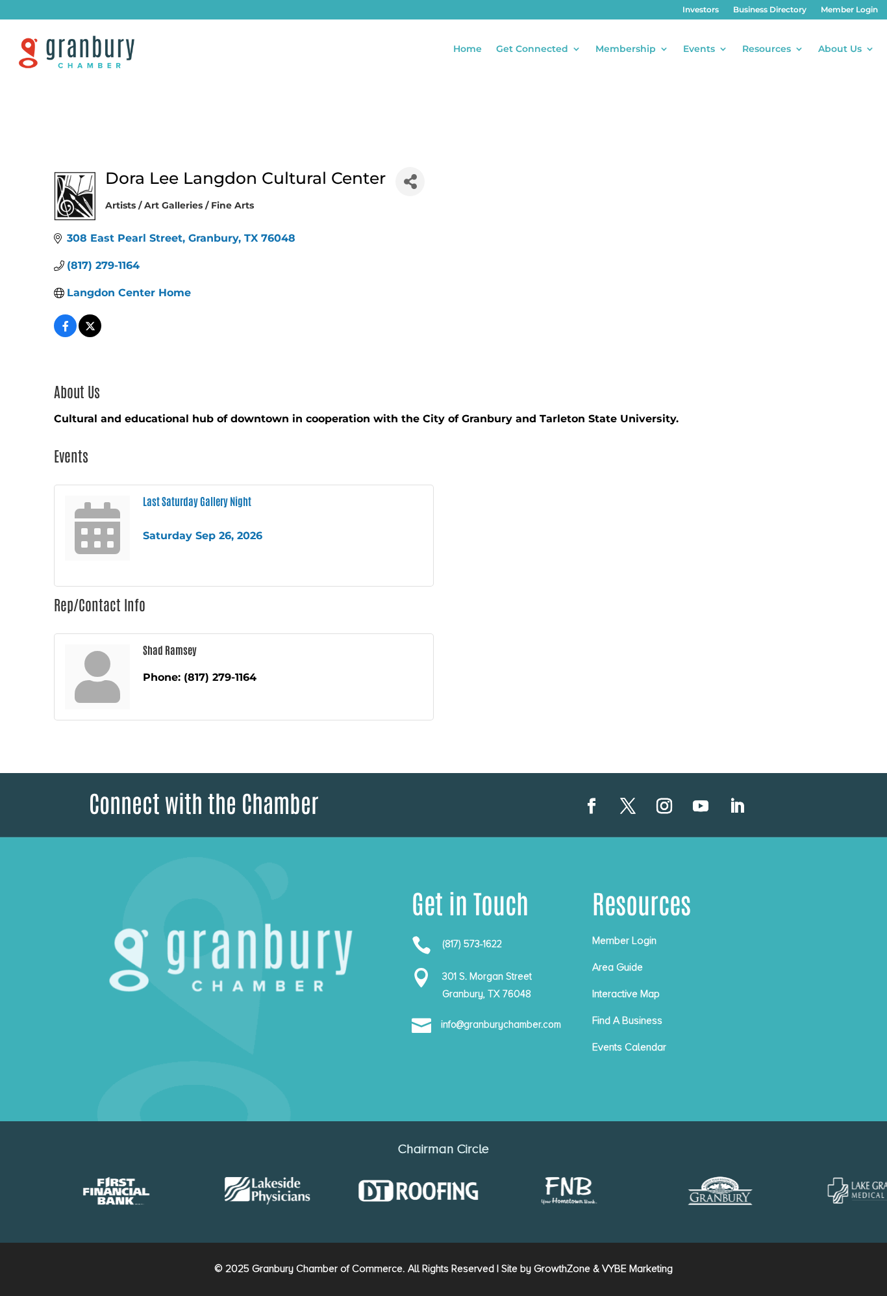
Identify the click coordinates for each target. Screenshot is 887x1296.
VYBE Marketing (637, 1268)
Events (699, 49)
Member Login (849, 9)
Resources (766, 49)
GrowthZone (562, 1268)
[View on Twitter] (90, 333)
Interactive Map (626, 993)
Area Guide (617, 967)
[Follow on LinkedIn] (737, 806)
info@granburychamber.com (501, 1024)
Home (467, 49)
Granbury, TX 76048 (486, 994)
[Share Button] (410, 181)
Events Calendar (629, 1047)
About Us (840, 49)
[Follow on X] (627, 806)
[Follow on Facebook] (591, 806)
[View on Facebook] (65, 333)
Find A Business (627, 1020)
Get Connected (532, 49)
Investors (700, 9)
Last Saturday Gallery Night (197, 500)
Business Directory (769, 9)
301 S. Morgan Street (487, 976)
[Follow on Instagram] (664, 806)
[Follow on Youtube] (700, 806)
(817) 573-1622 (472, 944)
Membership (625, 49)
